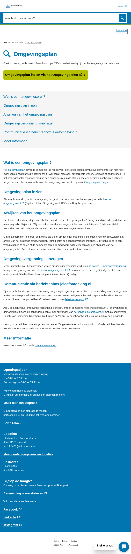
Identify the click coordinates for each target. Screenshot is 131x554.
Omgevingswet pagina (96, 182)
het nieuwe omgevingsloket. (53, 270)
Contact (74, 541)
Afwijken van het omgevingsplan (27, 114)
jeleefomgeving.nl (76, 299)
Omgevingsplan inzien (20, 105)
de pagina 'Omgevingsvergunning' (107, 266)
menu (120, 6)
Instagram (12, 525)
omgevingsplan (16, 169)
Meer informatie (15, 141)
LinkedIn (11, 517)
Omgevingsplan (34, 42)
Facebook (12, 509)
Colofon (57, 541)
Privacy (65, 541)
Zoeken (122, 18)
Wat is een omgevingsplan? (24, 96)
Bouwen (20, 42)
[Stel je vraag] (124, 547)
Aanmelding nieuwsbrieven (25, 493)
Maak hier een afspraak (20, 403)
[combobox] (60, 18)
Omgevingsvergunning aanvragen (28, 123)
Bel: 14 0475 (12, 423)
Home (11, 42)
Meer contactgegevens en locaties (28, 454)
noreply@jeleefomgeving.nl (89, 311)
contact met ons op (45, 345)
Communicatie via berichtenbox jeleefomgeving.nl (40, 132)
